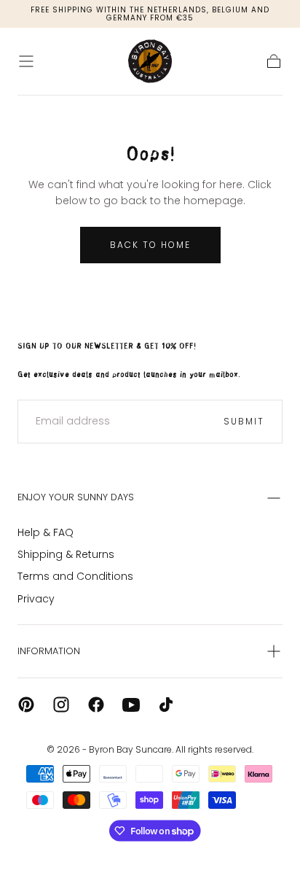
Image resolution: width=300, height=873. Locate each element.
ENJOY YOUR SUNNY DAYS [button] (75, 497)
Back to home (150, 244)
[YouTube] (131, 704)
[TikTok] (166, 704)
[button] (26, 61)
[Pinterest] (26, 704)
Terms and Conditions (75, 576)
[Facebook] (96, 704)
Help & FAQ (45, 532)
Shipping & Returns (65, 554)
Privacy (36, 598)
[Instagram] (61, 704)
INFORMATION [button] (48, 651)
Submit (244, 421)
